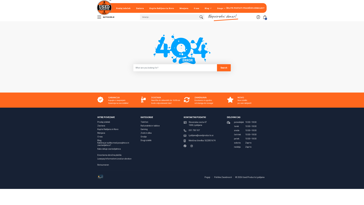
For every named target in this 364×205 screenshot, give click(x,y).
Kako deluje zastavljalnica (109, 149)
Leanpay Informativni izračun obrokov (114, 159)
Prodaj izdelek (123, 8)
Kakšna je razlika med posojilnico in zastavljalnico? (113, 144)
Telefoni (144, 122)
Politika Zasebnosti (223, 177)
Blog (207, 8)
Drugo (220, 8)
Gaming (144, 129)
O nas (196, 8)
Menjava (183, 8)
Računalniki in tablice (150, 126)
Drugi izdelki (146, 140)
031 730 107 (194, 130)
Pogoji (208, 177)
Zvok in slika (146, 133)
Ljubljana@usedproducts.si (201, 135)
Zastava (140, 8)
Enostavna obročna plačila (109, 155)
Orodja (144, 137)
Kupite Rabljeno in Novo (161, 8)
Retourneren (103, 165)
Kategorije (108, 17)
